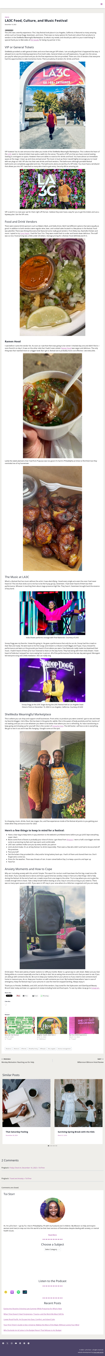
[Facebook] (3, 1343)
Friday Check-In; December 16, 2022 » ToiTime (27, 1168)
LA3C (10, 154)
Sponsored (9, 30)
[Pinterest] (24, 1343)
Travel (7, 17)
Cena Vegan (24, 233)
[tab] (48, 1145)
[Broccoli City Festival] (20, 1025)
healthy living (33, 1049)
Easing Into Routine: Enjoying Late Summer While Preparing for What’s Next (33, 1309)
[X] (7, 1343)
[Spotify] (19, 1292)
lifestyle (43, 1049)
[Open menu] (101, 4)
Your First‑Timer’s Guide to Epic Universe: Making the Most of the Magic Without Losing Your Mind (41, 1325)
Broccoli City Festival (12, 1035)
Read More (52, 1235)
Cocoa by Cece (57, 726)
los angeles (51, 1049)
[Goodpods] (7, 1292)
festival (16, 1049)
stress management (64, 1049)
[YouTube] (16, 1343)
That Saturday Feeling (17, 1131)
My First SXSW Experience (78, 1035)
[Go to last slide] (5, 1111)
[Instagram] (11, 1343)
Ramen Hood (66, 348)
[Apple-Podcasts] (13, 1292)
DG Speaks (35, 40)
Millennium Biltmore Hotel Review (90, 1060)
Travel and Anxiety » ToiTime (20, 1178)
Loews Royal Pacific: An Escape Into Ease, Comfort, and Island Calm (29, 1319)
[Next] (99, 1111)
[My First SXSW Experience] (84, 1025)
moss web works (98, 1352)
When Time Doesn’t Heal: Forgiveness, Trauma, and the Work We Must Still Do (34, 1314)
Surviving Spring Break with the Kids (76, 1131)
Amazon (70, 839)
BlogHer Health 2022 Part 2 (46, 1035)
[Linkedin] (20, 1343)
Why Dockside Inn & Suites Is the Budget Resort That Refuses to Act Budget (32, 1330)
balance (8, 1049)
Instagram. (95, 988)
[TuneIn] (26, 1292)
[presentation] (26, 1103)
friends (23, 1049)
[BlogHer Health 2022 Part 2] (52, 1025)
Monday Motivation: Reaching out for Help (18, 1060)
